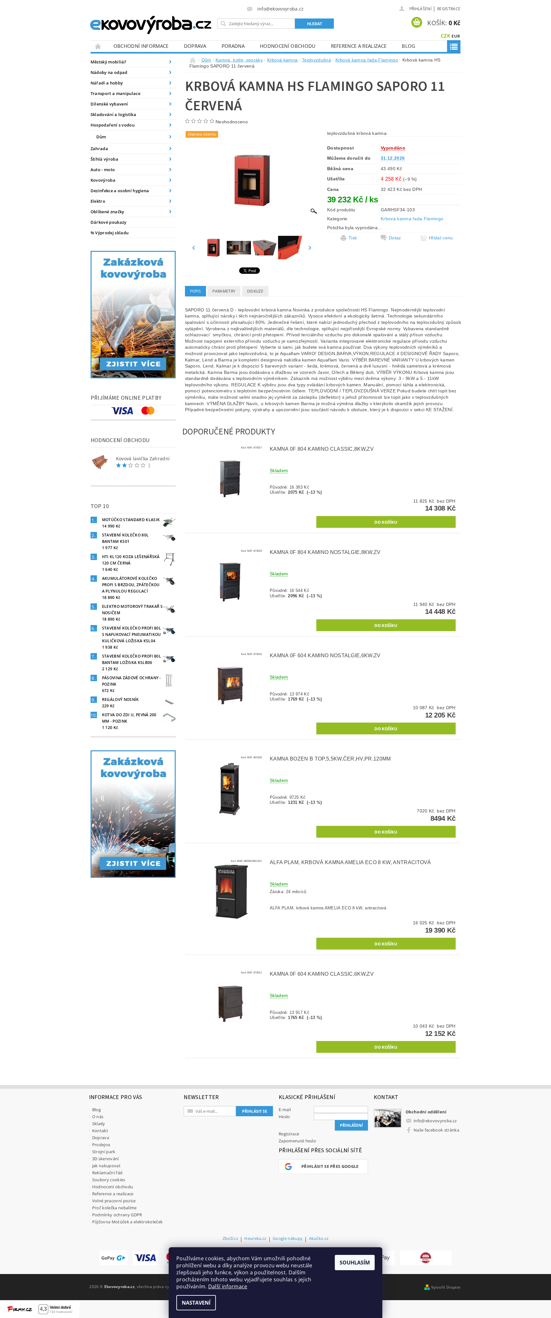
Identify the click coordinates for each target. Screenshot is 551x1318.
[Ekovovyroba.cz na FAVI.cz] (426, 1257)
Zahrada (99, 148)
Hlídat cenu (441, 237)
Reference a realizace (359, 46)
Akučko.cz (319, 1238)
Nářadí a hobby (107, 83)
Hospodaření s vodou (113, 125)
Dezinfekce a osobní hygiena (120, 190)
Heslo (284, 1116)
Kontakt (100, 1130)
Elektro (98, 201)
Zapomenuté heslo (297, 1141)
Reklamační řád (107, 1173)
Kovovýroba (103, 180)
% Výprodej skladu (110, 233)
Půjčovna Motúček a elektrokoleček (127, 1222)
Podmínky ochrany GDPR (117, 1215)
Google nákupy (288, 1238)
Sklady (98, 1123)
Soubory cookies (108, 1180)
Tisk (353, 237)
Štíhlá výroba (104, 159)
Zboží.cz (231, 1238)
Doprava (195, 46)
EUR (456, 36)
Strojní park (103, 1151)
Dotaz (395, 237)
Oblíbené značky (107, 212)
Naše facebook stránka (436, 1130)
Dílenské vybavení (109, 104)
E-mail (285, 1109)
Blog (408, 46)
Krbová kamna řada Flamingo (412, 218)
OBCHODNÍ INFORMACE (141, 46)
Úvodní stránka (98, 46)
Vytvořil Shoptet (445, 1287)
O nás (98, 1116)
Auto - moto (103, 169)
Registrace (448, 8)
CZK (445, 36)
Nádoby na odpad (109, 72)
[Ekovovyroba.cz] (151, 23)
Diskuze (255, 291)
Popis (195, 291)
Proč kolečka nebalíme (114, 1208)
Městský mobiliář (108, 62)
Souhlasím (355, 1262)
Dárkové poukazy (109, 222)
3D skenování (105, 1158)
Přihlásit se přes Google (330, 1166)
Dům (101, 137)
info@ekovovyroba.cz (435, 1121)
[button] (362, 522)
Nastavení (196, 1302)
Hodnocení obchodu (287, 46)
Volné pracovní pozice (114, 1201)
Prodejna (101, 1144)
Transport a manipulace (115, 93)
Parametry (223, 291)
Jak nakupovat (106, 1166)
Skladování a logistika (113, 114)
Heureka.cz (255, 1238)
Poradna (233, 46)
